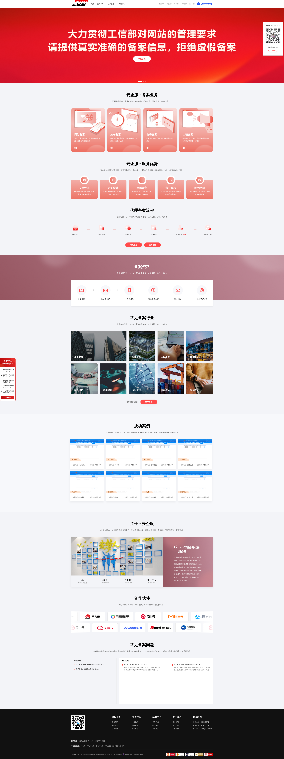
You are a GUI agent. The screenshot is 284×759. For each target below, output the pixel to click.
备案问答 (184, 4)
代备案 (83, 746)
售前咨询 (155, 722)
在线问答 (155, 729)
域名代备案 (99, 746)
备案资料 (115, 725)
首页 (92, 4)
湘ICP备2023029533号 (136, 754)
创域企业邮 (83, 741)
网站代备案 (90, 746)
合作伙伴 (176, 729)
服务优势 (176, 722)
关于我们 (192, 4)
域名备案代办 (119, 746)
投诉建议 (155, 725)
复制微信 (273, 50)
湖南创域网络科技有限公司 (92, 754)
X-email (90, 741)
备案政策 (161, 4)
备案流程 (115, 722)
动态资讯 (169, 4)
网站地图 (119, 754)
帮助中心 (176, 4)
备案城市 (115, 729)
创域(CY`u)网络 (100, 741)
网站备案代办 (109, 746)
